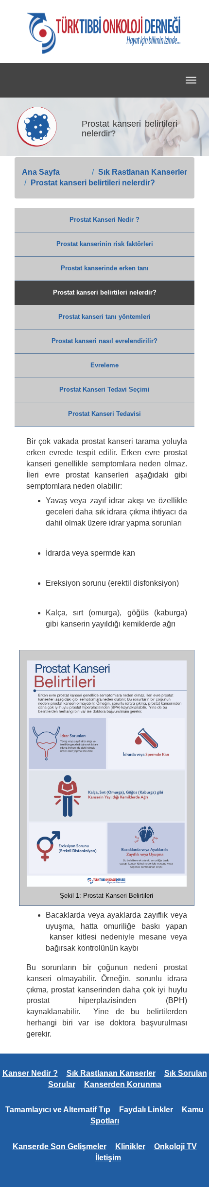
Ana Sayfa (41, 172)
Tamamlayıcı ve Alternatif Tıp (57, 1109)
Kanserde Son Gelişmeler (59, 1146)
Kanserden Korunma (122, 1084)
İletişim (108, 1158)
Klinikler (130, 1146)
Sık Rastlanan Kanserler (142, 172)
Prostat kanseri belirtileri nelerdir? (93, 183)
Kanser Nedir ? (30, 1073)
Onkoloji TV (175, 1146)
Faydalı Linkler (146, 1109)
